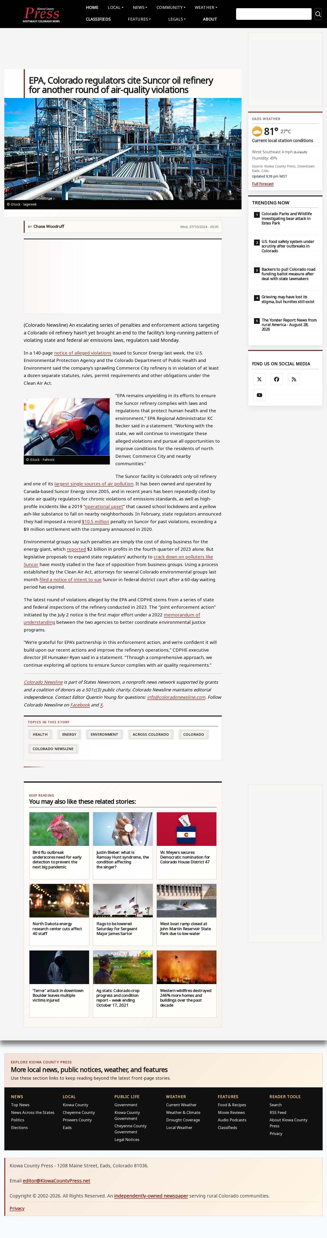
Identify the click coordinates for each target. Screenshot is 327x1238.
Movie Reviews (231, 1112)
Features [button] (138, 19)
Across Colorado (151, 734)
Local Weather (179, 1127)
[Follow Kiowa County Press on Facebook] (277, 379)
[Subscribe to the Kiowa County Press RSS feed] (294, 379)
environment (104, 734)
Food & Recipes (232, 1104)
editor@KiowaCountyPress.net (56, 1180)
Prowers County (77, 1120)
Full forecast (263, 183)
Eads (67, 1127)
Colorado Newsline (53, 748)
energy (69, 734)
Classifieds (98, 19)
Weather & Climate (183, 1112)
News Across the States (32, 1112)
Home (92, 7)
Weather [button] (204, 7)
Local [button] (114, 7)
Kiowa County (75, 1104)
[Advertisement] (123, 276)
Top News (20, 1104)
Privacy (276, 1133)
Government (125, 1104)
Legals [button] (175, 19)
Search (276, 1104)
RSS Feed (278, 1112)
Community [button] (169, 7)
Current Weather (181, 1104)
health (40, 734)
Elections (19, 1127)
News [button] (138, 7)
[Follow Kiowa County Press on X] (259, 379)
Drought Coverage (183, 1120)
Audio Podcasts (232, 1120)
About (210, 19)
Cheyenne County (79, 1112)
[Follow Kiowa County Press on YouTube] (259, 395)
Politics (17, 1120)
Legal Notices (126, 1139)
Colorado (193, 734)
